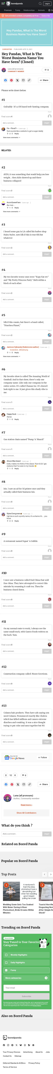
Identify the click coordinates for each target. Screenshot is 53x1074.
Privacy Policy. (37, 1005)
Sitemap (18, 1056)
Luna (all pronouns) (15, 69)
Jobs (48, 1052)
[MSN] (29, 1045)
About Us (39, 1052)
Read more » (26, 805)
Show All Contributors (26, 813)
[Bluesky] (21, 1045)
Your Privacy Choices (11, 1052)
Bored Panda (12, 1037)
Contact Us (7, 1056)
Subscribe (26, 996)
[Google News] (33, 1045)
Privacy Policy (34, 1063)
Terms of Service (10, 1067)
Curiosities (7, 49)
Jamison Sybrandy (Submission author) (23, 347)
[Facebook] (4, 1045)
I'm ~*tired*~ (12, 128)
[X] (17, 1045)
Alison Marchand (14, 461)
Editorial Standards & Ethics (14, 1063)
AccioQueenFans (14, 202)
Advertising (28, 1052)
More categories (13, 978)
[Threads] (25, 1045)
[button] (44, 874)
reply (17, 134)
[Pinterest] (12, 1045)
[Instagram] (8, 1045)
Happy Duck (11, 414)
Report (50, 112)
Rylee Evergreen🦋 (14, 514)
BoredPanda (14, 3)
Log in (47, 4)
